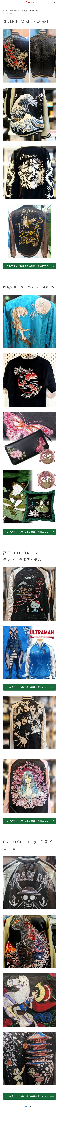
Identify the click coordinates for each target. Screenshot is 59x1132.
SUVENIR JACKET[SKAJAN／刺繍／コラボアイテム (20, 11)
